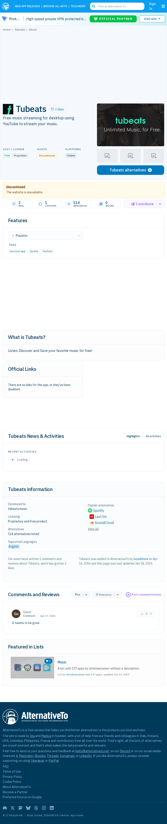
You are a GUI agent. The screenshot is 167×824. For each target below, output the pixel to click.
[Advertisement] (83, 66)
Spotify (34, 251)
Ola (32, 736)
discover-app (17, 251)
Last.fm (101, 516)
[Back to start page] (7, 6)
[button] (57, 109)
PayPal (53, 760)
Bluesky (40, 756)
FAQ (5, 766)
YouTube (47, 251)
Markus (46, 736)
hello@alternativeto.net (92, 751)
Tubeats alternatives (127, 169)
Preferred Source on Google (22, 797)
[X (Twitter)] (12, 808)
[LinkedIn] (52, 808)
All (78, 594)
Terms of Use (12, 771)
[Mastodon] (20, 808)
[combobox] (117, 6)
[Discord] (5, 808)
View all (93, 529)
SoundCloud (104, 522)
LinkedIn (85, 756)
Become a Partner (15, 792)
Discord (125, 751)
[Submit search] (93, 6)
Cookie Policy (12, 782)
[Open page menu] (163, 6)
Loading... (23, 459)
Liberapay (37, 760)
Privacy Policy (12, 777)
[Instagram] (44, 808)
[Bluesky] (28, 808)
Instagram (67, 756)
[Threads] (36, 808)
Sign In (152, 6)
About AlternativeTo (17, 787)
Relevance (105, 594)
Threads (52, 756)
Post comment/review (146, 594)
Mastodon (26, 756)
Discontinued (15, 187)
